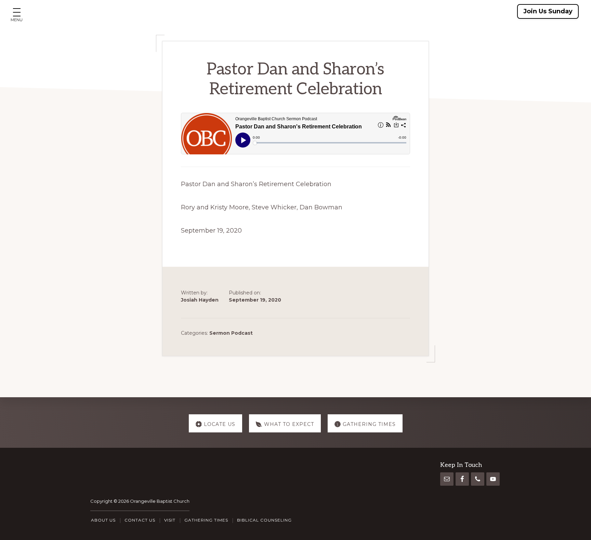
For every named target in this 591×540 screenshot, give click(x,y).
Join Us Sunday (548, 11)
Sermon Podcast (231, 333)
